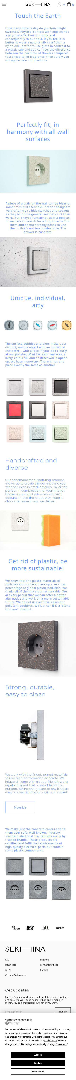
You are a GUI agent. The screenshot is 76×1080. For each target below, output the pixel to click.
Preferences (38, 1071)
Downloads (10, 964)
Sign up (63, 1011)
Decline (38, 1063)
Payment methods (49, 964)
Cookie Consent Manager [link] (17, 1020)
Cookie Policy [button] (50, 1040)
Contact (44, 970)
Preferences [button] (61, 1044)
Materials (20, 807)
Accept (38, 1055)
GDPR (8, 970)
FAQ (7, 959)
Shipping (44, 959)
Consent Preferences (15, 975)
